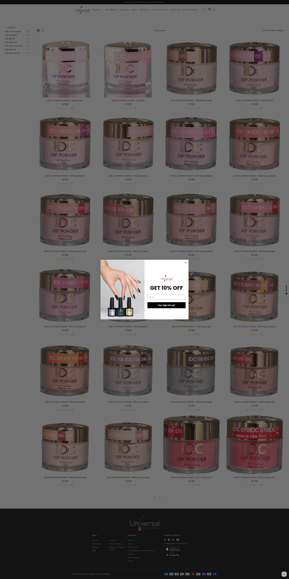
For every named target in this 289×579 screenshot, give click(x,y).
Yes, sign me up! (166, 305)
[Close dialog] (186, 263)
